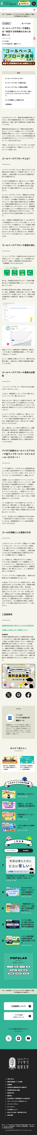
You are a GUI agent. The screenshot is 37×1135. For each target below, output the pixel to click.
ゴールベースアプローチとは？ (14, 78)
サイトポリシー (11, 1107)
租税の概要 (10, 1115)
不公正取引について (12, 1109)
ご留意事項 (8, 104)
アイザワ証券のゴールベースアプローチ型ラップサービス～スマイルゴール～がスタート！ (18, 93)
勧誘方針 (9, 1095)
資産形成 (18, 973)
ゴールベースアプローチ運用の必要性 (16, 87)
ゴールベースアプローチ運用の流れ (15, 83)
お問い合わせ (10, 1079)
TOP (3, 14)
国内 (16, 967)
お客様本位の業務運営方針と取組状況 (17, 1087)
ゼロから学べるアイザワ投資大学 (8, 3)
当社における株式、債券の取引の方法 (17, 1112)
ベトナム (10, 967)
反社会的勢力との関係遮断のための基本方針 (18, 1098)
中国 (20, 970)
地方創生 (26, 973)
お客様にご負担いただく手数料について (15, 630)
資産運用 (11, 973)
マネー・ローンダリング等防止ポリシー (17, 1101)
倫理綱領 (9, 1084)
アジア (22, 967)
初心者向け (9, 14)
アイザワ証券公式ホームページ (18, 1016)
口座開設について (18, 1006)
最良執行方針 (10, 1093)
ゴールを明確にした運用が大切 (14, 100)
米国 (28, 967)
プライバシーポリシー (13, 1104)
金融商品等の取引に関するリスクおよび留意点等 (18, 625)
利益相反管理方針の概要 (13, 1090)
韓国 (25, 970)
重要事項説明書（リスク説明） (15, 1082)
